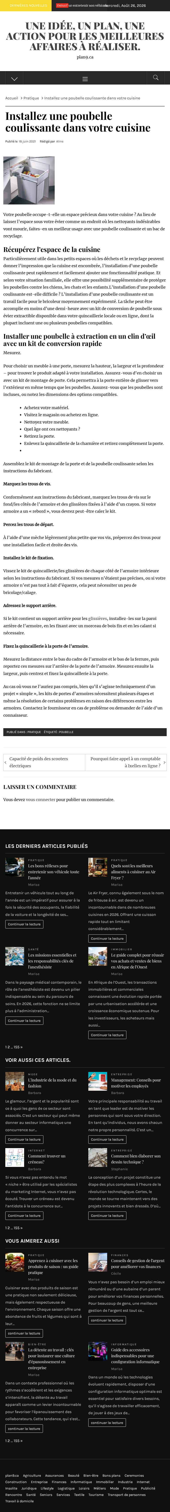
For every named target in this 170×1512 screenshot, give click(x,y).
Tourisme (96, 1495)
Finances (120, 1255)
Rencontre (13, 1495)
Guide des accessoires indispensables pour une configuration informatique (135, 1355)
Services (63, 1495)
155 (16, 1047)
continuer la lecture (24, 1333)
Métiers (100, 1488)
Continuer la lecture (24, 924)
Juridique (29, 1488)
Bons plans (111, 1475)
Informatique (124, 1344)
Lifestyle (47, 1488)
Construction (16, 1482)
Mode (33, 1074)
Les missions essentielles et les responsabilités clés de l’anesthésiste (52, 961)
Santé (33, 949)
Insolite (11, 1488)
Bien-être (37, 1344)
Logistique (66, 1488)
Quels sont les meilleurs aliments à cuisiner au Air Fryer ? (133, 871)
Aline (59, 141)
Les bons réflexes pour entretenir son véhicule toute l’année (53, 871)
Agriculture (32, 1475)
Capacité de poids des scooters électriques (39, 762)
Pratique (34, 732)
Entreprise (121, 1074)
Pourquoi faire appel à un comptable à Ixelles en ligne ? (125, 762)
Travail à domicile (19, 1501)
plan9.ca (12, 1475)
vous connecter (40, 799)
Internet (36, 1150)
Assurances (54, 1475)
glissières (97, 618)
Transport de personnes (127, 1495)
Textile (79, 1495)
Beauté (73, 1475)
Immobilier (121, 949)
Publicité (148, 1488)
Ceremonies (134, 1475)
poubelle (66, 732)
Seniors (46, 1495)
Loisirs (84, 1488)
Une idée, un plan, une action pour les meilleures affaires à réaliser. (85, 36)
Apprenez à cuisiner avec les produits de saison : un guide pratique (53, 1266)
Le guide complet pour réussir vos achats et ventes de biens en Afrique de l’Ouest (137, 961)
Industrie (125, 1482)
